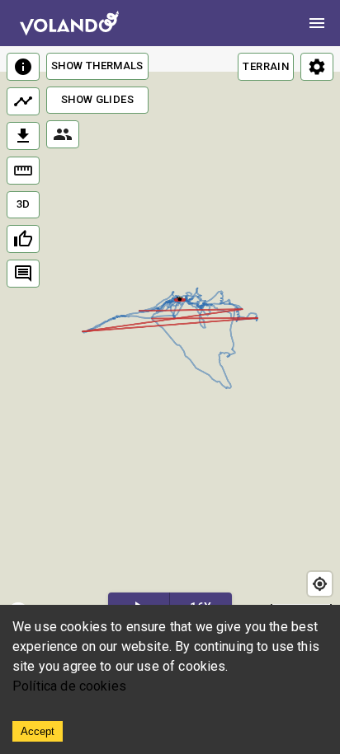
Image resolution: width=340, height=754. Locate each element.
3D (24, 204)
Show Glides (97, 99)
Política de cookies (69, 686)
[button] (180, 297)
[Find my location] (320, 584)
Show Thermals (97, 65)
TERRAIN (266, 66)
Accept (37, 731)
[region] (170, 338)
